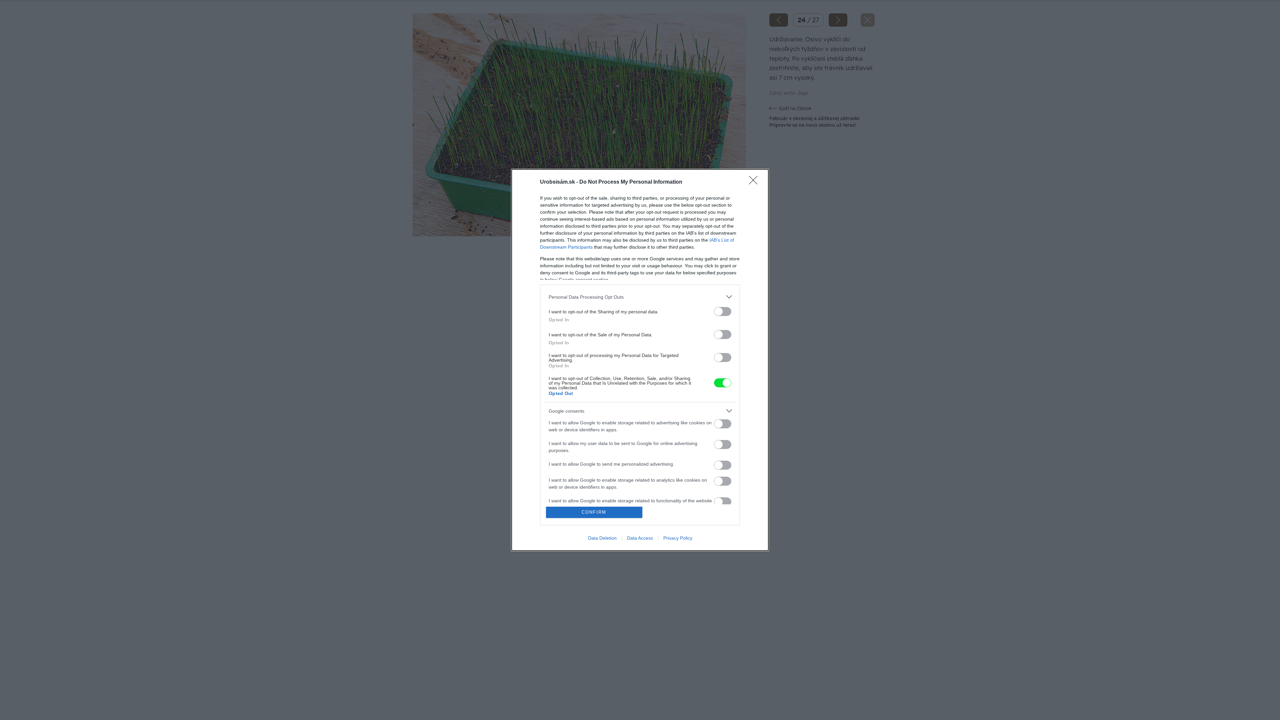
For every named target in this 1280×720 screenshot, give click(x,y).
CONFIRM (594, 512)
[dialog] (640, 360)
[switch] (722, 311)
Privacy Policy (677, 538)
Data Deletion (602, 538)
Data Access (640, 538)
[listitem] (640, 296)
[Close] (755, 182)
